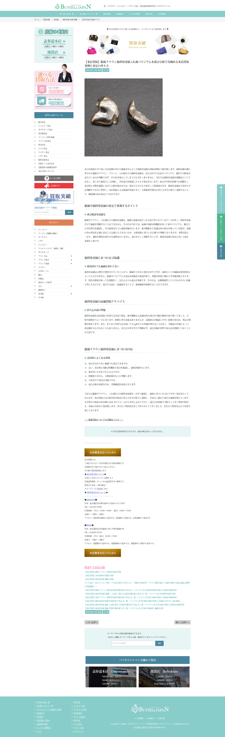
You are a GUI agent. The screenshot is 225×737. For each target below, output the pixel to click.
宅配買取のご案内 (43, 720)
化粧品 (41, 279)
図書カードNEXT (45, 282)
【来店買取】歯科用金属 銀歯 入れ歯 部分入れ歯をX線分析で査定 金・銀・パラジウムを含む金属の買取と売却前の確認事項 (134, 605)
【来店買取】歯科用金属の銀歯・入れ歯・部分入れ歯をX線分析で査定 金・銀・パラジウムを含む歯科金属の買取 (130, 594)
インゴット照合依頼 (46, 137)
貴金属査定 (42, 133)
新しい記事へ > (182, 622)
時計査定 (41, 145)
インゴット (42, 230)
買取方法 (148, 14)
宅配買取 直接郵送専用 (47, 167)
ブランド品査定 (44, 141)
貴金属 (106, 70)
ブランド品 (42, 256)
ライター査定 (43, 152)
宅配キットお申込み (46, 163)
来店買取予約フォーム (95, 474)
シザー (41, 241)
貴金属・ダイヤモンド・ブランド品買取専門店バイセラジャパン (147, 724)
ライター (41, 267)
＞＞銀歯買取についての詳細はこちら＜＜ (104, 420)
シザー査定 (42, 156)
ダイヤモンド (43, 252)
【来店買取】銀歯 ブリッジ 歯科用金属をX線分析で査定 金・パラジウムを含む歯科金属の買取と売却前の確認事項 (131, 590)
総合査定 (41, 122)
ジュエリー (42, 245)
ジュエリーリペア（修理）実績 (50, 248)
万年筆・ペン (43, 271)
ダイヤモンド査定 (45, 130)
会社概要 (161, 14)
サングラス (42, 237)
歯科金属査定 (43, 160)
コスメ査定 (42, 148)
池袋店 (89, 525)
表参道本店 (90, 500)
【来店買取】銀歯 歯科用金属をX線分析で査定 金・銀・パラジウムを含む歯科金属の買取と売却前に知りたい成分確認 (132, 601)
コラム (38, 731)
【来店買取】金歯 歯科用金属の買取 (99, 575)
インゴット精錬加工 (43, 728)
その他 (41, 297)
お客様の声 (40, 713)
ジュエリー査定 (44, 126)
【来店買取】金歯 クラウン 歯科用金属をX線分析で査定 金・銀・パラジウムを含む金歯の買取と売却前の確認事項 (131, 597)
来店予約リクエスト (46, 171)
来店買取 (39, 717)
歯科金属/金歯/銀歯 (93, 70)
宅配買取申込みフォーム (96, 492)
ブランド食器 (43, 263)
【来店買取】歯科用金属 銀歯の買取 (99, 579)
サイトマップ (79, 731)
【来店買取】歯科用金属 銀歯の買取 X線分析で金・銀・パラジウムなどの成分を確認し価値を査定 (124, 608)
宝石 (40, 286)
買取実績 (106, 14)
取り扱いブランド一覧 (89, 14)
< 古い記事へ (92, 622)
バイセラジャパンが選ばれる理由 (48, 709)
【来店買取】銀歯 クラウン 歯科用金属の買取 (103, 572)
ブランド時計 (43, 260)
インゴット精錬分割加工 (48, 233)
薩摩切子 (41, 290)
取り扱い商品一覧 (67, 14)
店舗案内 (119, 14)
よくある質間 (134, 14)
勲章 (40, 275)
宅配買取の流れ (42, 724)
